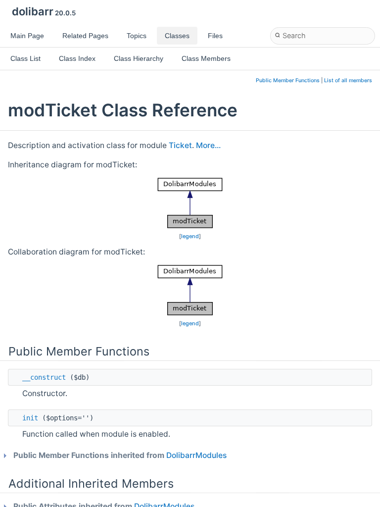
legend (190, 236)
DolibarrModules (196, 455)
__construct (44, 377)
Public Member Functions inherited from (119, 455)
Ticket (180, 145)
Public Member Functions (288, 80)
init (30, 418)
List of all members (348, 80)
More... (208, 145)
